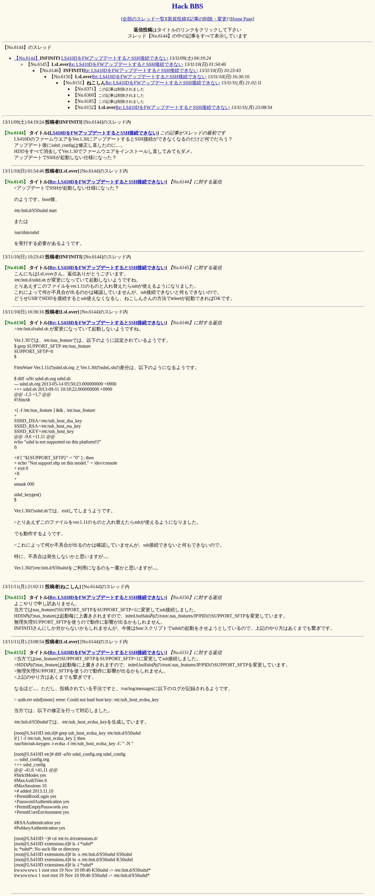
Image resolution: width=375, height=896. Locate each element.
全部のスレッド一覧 (143, 18)
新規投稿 (177, 18)
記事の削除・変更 (208, 18)
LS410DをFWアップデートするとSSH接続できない (114, 58)
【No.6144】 (27, 58)
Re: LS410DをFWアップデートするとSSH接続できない (126, 64)
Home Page (242, 18)
